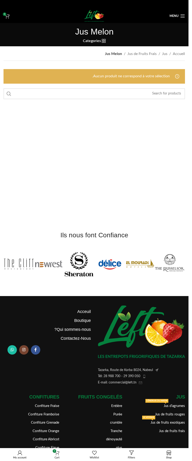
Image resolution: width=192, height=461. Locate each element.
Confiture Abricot (46, 439)
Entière (116, 406)
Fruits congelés (100, 396)
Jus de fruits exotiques (164, 421)
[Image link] (141, 332)
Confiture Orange (46, 431)
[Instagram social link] (24, 350)
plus (119, 447)
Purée (117, 414)
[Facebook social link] (35, 350)
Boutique (82, 320)
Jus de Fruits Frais (142, 54)
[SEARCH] (9, 93)
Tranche (116, 431)
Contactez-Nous (76, 338)
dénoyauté (114, 439)
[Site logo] (94, 16)
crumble (116, 422)
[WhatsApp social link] (12, 350)
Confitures (44, 396)
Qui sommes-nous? (72, 329)
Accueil (179, 54)
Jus (164, 54)
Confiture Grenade (45, 422)
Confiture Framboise (43, 414)
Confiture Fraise (47, 406)
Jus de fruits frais (172, 431)
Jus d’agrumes (165, 405)
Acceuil (84, 311)
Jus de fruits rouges (170, 414)
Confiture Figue (47, 447)
